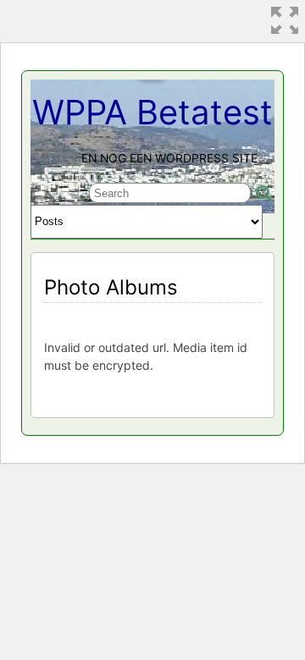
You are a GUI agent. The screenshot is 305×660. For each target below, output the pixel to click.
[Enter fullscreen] (284, 20)
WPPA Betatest (152, 112)
